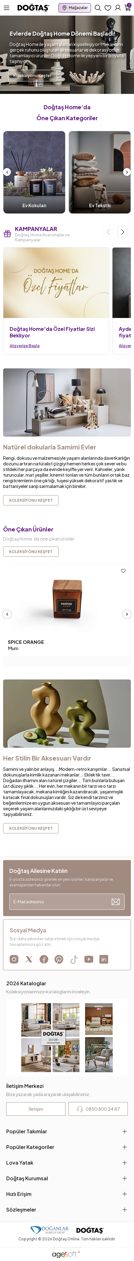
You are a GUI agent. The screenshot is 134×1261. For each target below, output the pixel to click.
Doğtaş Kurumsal (27, 1178)
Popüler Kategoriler (30, 1147)
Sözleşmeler (21, 1209)
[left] (7, 172)
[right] (127, 172)
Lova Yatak (19, 1162)
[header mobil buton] (33, 7)
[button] (122, 232)
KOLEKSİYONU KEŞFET (31, 551)
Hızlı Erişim (18, 1194)
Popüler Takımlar (26, 1131)
